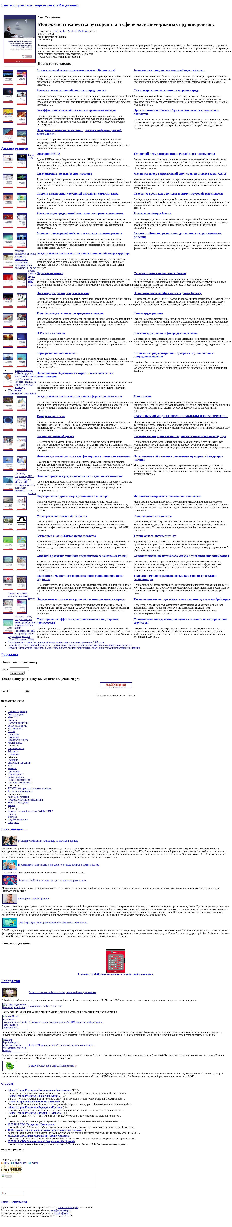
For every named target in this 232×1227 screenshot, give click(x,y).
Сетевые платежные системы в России (160, 273)
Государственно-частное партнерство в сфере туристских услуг (79, 396)
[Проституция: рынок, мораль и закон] (8, 306)
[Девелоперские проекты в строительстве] (8, 187)
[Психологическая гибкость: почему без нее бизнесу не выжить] (10, 997)
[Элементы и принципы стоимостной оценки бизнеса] (8, 84)
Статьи (11, 731)
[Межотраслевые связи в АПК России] (8, 529)
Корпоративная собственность (57, 353)
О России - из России (51, 333)
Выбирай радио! (16, 777)
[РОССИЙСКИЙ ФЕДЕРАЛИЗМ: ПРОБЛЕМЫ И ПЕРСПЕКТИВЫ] (21, 410)
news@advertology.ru (61, 1210)
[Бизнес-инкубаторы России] (21, 207)
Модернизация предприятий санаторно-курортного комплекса (80, 213)
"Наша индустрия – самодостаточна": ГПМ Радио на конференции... (65, 1022)
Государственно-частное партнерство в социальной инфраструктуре (83, 253)
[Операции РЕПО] (8, 167)
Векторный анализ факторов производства (66, 535)
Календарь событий (18, 796)
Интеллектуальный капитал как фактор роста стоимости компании (84, 456)
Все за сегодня (15, 714)
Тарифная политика (51, 416)
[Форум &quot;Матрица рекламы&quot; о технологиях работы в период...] (15, 1050)
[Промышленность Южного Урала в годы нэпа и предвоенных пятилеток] (8, 121)
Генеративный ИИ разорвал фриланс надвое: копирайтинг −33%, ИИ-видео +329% (21, 635)
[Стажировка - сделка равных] (10, 903)
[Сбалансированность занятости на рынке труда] (8, 101)
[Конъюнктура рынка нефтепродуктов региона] (21, 326)
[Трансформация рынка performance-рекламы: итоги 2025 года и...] (10, 927)
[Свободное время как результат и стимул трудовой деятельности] (21, 187)
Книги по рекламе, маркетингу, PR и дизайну (40, 5)
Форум (7, 1083)
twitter (35, 1163)
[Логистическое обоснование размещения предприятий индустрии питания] (21, 449)
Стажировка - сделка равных (33, 898)
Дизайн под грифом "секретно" (45, 1006)
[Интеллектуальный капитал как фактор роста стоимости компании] (8, 469)
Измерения (13, 754)
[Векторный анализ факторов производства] (8, 549)
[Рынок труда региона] (21, 306)
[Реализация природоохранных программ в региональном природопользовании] (21, 346)
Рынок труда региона (148, 313)
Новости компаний (18, 722)
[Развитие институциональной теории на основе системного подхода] (21, 430)
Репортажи (13, 734)
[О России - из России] (8, 346)
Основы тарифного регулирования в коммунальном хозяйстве (80, 476)
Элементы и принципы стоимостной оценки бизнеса (169, 70)
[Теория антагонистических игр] (21, 529)
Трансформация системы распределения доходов (70, 313)
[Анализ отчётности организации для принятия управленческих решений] (21, 227)
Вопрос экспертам (17, 725)
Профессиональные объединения (25, 799)
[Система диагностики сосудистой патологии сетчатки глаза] (8, 207)
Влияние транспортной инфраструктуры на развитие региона (79, 233)
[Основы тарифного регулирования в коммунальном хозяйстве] (21, 469)
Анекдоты (13, 822)
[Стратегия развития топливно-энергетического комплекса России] (8, 569)
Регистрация (18, 1201)
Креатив (12, 768)
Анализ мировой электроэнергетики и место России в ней (76, 70)
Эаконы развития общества (153, 516)
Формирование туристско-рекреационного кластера (72, 496)
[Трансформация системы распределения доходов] (8, 326)
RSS (6, 1163)
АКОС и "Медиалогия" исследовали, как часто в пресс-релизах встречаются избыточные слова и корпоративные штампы (74, 647)
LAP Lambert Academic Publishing (71, 31)
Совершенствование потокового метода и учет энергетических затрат (181, 555)
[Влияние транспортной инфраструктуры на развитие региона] (8, 247)
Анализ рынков (14, 148)
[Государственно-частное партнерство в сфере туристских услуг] (8, 410)
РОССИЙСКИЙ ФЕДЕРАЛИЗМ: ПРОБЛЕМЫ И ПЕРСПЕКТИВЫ (181, 416)
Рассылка (9, 654)
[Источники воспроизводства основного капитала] (8, 489)
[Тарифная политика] (8, 430)
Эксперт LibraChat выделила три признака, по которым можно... (53, 880)
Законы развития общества (55, 436)
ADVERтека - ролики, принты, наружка (29, 788)
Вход (4, 1201)
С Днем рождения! (18, 819)
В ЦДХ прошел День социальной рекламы (52, 1065)
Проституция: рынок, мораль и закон (63, 293)
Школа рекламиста (18, 740)
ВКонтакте (20, 1163)
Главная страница (17, 711)
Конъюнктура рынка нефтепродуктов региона (166, 333)
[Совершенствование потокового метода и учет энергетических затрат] (21, 549)
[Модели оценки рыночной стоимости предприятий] (21, 104)
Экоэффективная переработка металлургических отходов (76, 110)
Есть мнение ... (16, 728)
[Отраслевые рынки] (8, 287)
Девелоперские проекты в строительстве (64, 173)
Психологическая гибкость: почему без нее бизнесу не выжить (62, 992)
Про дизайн (14, 771)
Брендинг (13, 759)
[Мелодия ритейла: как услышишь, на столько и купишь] (10, 845)
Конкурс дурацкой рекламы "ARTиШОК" (30, 811)
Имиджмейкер (15, 774)
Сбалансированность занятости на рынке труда (166, 90)
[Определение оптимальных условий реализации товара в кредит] (8, 612)
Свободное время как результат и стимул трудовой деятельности (178, 193)
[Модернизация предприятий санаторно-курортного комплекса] (8, 227)
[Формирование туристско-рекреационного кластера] (8, 509)
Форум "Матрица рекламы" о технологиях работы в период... (62, 1045)
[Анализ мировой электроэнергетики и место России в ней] (21, 84)
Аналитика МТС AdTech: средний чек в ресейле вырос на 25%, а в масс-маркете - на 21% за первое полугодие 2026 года (25, 379)
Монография (143, 396)
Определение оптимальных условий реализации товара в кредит (81, 599)
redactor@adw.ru (62, 1213)
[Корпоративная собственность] (8, 366)
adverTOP (13, 717)
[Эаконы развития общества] (21, 509)
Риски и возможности (19, 779)
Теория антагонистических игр (155, 535)
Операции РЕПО (48, 153)
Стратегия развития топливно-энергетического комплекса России (82, 555)
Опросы (12, 814)
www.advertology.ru (68, 1207)
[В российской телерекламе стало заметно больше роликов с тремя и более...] (10, 869)
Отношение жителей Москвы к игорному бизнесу (168, 293)
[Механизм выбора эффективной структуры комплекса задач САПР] (21, 167)
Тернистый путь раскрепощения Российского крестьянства (174, 153)
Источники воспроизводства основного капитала (167, 496)
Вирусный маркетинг (19, 762)
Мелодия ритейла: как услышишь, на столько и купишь (48, 840)
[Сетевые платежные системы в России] (8, 267)
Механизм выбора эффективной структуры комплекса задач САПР (180, 173)
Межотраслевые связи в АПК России (62, 516)
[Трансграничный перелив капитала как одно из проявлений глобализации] (21, 569)
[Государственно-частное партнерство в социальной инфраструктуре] (21, 247)
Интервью (13, 737)
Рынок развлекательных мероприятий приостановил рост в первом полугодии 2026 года (56, 642)
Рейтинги (13, 751)
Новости (12, 720)
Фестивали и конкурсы (20, 791)
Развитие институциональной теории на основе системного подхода (180, 436)
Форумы (12, 816)
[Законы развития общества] (8, 449)
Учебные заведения (18, 802)
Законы (11, 805)
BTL (10, 765)
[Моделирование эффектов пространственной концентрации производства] (8, 632)
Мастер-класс (15, 742)
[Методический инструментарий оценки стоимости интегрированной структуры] (21, 612)
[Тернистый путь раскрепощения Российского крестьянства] (21, 144)
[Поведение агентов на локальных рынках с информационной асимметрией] (8, 141)
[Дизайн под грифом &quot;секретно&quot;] (15, 1007)
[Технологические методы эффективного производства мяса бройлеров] (21, 589)
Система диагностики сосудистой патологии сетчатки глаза (78, 193)
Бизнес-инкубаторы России (152, 213)
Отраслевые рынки (50, 273)
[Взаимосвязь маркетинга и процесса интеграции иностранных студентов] (8, 589)
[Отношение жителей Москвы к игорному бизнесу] (21, 287)
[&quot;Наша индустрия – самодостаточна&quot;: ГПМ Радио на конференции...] (15, 1027)
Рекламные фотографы (20, 782)
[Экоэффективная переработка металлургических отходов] (21, 124)
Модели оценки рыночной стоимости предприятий (71, 90)
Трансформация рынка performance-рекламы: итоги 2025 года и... (53, 922)
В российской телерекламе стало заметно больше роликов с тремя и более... (59, 864)
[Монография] (8, 386)
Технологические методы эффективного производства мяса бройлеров (182, 599)
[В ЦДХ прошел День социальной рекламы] (10, 1070)
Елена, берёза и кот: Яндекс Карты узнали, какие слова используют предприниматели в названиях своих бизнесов (70, 645)
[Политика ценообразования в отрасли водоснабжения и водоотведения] (21, 366)
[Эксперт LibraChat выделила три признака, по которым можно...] (10, 885)
